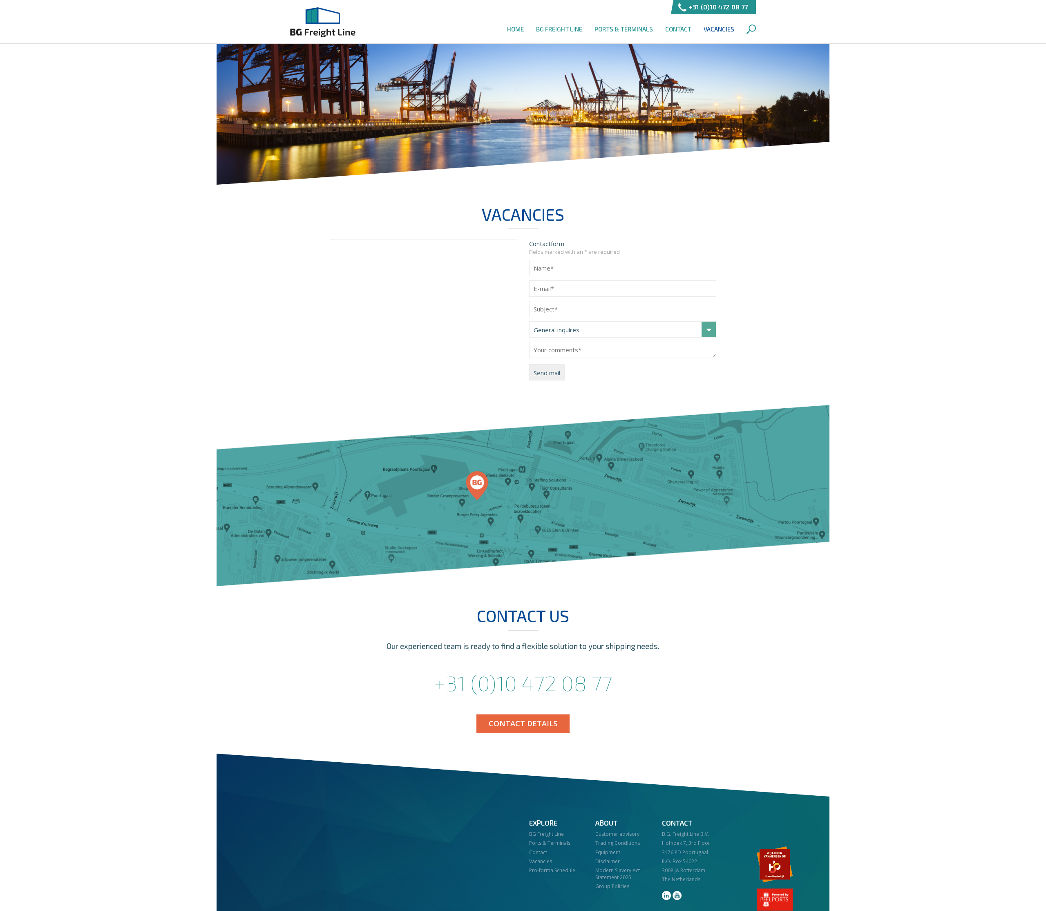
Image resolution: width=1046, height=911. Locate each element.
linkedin (666, 895)
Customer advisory (617, 833)
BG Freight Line (322, 22)
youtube (677, 895)
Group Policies (612, 886)
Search (751, 29)
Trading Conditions (617, 842)
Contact (678, 29)
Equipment (607, 852)
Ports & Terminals (624, 29)
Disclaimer (607, 861)
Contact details (523, 723)
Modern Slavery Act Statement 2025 (617, 874)
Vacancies (719, 29)
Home (515, 29)
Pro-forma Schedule (552, 870)
